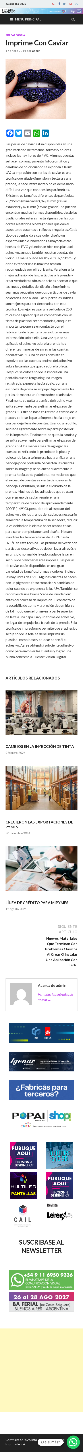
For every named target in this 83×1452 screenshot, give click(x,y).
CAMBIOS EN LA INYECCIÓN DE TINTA (40, 746)
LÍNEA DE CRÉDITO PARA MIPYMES (37, 902)
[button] (73, 1442)
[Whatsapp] (70, 4)
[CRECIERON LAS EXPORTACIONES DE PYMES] (41, 790)
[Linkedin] (76, 4)
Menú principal (28, 19)
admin (36, 51)
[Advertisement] (41, 1370)
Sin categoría (15, 35)
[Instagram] (64, 4)
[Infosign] (53, 4)
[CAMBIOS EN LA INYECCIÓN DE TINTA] (41, 714)
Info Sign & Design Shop (48, 1440)
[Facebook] (59, 4)
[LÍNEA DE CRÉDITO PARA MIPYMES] (41, 870)
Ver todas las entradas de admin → (55, 997)
